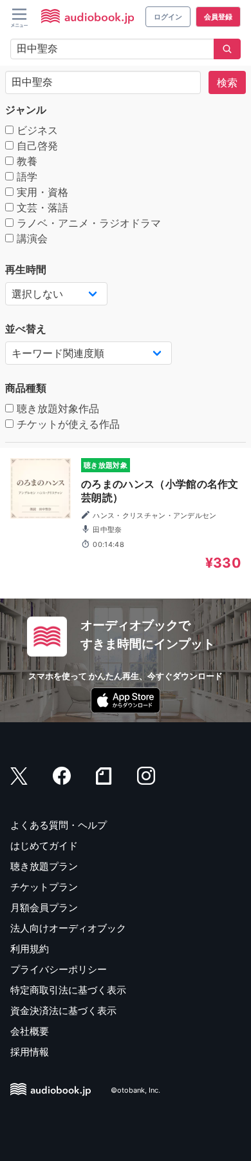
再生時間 (25, 269)
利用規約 (29, 949)
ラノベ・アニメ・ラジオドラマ (87, 222)
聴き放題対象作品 (56, 408)
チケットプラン (44, 887)
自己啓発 (36, 145)
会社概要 (29, 1031)
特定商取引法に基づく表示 (68, 990)
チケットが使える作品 (67, 423)
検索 (227, 82)
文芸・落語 (41, 207)
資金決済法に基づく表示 (63, 1010)
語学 (25, 176)
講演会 (31, 238)
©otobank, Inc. (135, 1090)
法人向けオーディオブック (68, 928)
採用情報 (29, 1052)
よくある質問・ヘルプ (58, 825)
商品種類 (25, 387)
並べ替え (25, 328)
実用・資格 (41, 192)
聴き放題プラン (44, 866)
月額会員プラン (44, 907)
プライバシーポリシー (58, 969)
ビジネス (36, 130)
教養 (25, 161)
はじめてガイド (44, 846)
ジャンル (25, 109)
